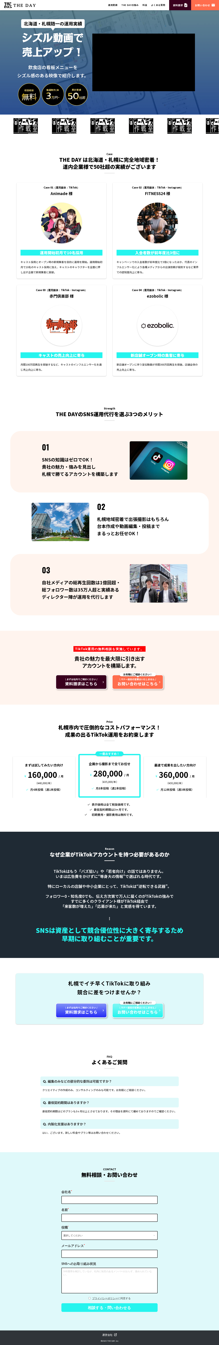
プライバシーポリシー (105, 1298)
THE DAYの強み (130, 5)
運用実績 (113, 5)
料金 (145, 5)
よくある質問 (158, 5)
